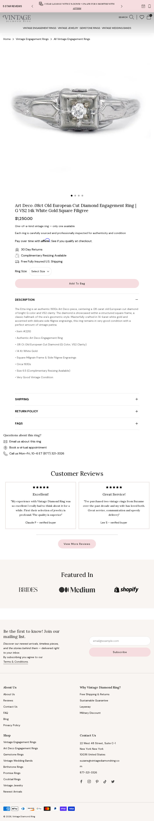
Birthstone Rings (13, 767)
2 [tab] (75, 195)
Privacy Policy (11, 725)
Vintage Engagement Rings (39, 28)
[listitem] (77, 6)
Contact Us (10, 706)
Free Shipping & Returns (94, 694)
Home (7, 39)
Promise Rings (11, 773)
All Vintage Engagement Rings (72, 39)
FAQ (5, 713)
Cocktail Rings (12, 779)
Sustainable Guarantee (94, 700)
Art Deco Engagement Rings (20, 748)
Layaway (85, 706)
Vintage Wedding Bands (116, 28)
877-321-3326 (88, 772)
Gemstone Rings (90, 28)
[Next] (121, 6)
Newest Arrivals (12, 791)
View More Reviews (77, 544)
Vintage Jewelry (68, 28)
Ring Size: (21, 271)
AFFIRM (77, 8)
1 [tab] (71, 195)
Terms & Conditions (15, 661)
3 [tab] (79, 195)
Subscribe (120, 652)
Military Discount (90, 713)
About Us (9, 694)
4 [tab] (82, 195)
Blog (6, 719)
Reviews (8, 700)
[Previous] (32, 6)
